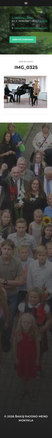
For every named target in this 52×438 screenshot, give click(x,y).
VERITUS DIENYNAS (22, 39)
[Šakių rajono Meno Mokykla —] (5, 30)
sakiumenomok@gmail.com (30, 28)
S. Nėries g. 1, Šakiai (22, 17)
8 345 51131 (41, 21)
